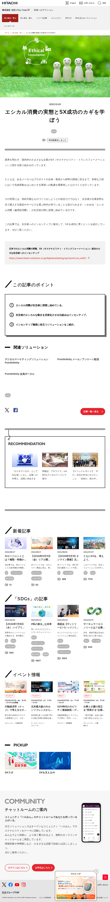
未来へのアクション (43, 10)
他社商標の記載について (100, 897)
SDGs (54, 131)
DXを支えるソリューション (86, 18)
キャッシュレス (63, 646)
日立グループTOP (10, 892)
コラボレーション (38, 643)
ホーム (7, 33)
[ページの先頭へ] (105, 877)
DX (85, 573)
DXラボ (68, 18)
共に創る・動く (26, 18)
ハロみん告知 (36, 578)
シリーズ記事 (41, 18)
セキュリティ (36, 573)
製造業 (45, 654)
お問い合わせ (103, 885)
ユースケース (9, 26)
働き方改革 (9, 578)
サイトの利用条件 (45, 897)
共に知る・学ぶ (17, 33)
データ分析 (96, 641)
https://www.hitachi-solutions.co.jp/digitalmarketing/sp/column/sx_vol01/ (47, 258)
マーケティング (16, 573)
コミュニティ (56, 18)
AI (6, 573)
